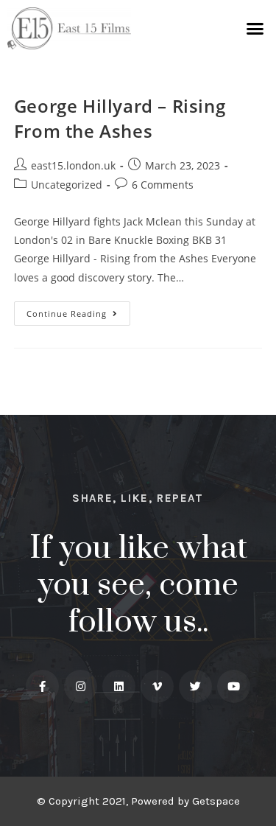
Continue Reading (78, 310)
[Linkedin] (118, 686)
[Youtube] (233, 686)
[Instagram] (80, 686)
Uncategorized (66, 185)
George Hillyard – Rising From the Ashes (119, 118)
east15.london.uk (73, 165)
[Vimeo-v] (157, 686)
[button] (255, 29)
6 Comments (163, 185)
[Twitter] (195, 686)
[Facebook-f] (42, 686)
